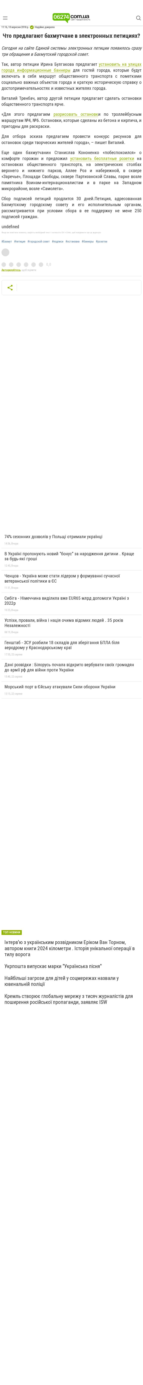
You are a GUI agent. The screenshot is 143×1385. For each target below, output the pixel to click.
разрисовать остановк (75, 114)
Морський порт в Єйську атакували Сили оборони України (59, 686)
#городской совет (39, 241)
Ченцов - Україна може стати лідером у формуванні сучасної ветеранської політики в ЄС (62, 578)
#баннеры (88, 241)
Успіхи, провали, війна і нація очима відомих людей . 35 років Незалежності (63, 623)
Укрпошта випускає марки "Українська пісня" (53, 966)
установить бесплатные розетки (102, 158)
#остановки (73, 241)
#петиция (19, 241)
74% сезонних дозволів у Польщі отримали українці (53, 536)
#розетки (101, 241)
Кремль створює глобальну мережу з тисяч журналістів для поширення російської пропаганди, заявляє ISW (68, 999)
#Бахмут (6, 241)
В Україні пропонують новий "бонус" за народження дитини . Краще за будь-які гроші (69, 556)
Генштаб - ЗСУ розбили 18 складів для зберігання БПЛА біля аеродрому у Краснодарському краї (62, 645)
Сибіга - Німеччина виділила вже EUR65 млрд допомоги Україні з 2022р (66, 601)
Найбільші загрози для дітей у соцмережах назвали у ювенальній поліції (61, 981)
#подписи (57, 241)
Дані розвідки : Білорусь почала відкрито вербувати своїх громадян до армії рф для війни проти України (69, 667)
